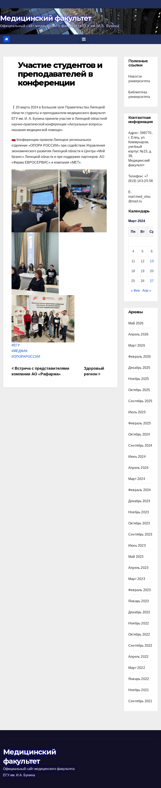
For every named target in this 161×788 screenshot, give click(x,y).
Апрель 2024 (138, 467)
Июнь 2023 (137, 545)
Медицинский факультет (45, 18)
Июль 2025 (137, 412)
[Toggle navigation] (83, 39)
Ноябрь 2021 (138, 690)
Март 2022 (136, 668)
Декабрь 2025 (139, 367)
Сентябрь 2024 (140, 445)
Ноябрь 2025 (138, 379)
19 (142, 271)
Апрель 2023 (138, 568)
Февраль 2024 (139, 490)
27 (152, 281)
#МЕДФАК (19, 351)
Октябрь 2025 (139, 390)
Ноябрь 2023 (138, 512)
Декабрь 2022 (139, 612)
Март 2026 (136, 345)
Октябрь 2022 (139, 634)
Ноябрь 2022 (138, 623)
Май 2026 (136, 323)
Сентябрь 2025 (140, 401)
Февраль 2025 (139, 423)
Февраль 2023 (139, 590)
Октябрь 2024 (139, 434)
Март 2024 (136, 479)
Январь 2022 (138, 679)
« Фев (135, 290)
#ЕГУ (16, 345)
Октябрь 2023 (139, 523)
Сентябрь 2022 (140, 645)
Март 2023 (136, 579)
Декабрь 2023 (139, 501)
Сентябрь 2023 (140, 534)
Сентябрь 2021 (140, 701)
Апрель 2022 (138, 656)
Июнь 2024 (137, 456)
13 (152, 261)
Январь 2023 (138, 601)
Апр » (146, 290)
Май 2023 (136, 556)
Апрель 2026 (138, 334)
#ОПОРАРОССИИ (26, 356)
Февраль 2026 (139, 356)
